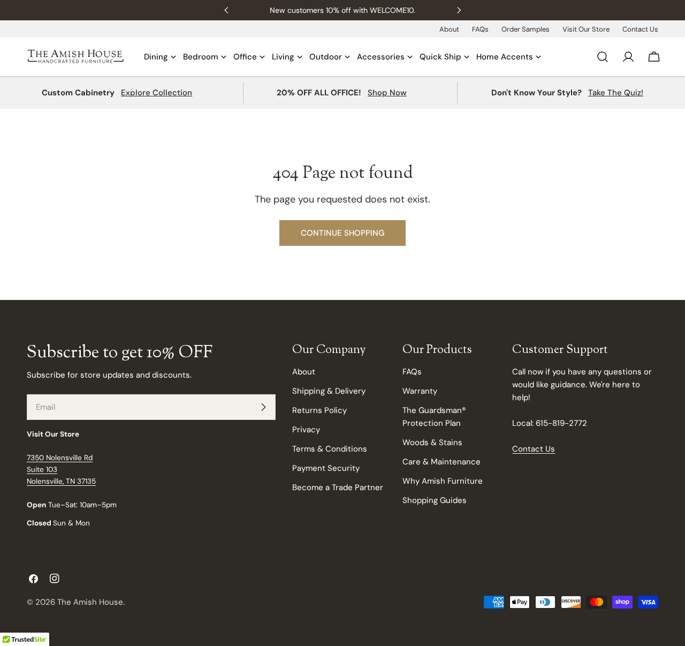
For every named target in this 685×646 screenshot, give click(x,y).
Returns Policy (319, 410)
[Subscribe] (263, 407)
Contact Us (640, 29)
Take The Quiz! (615, 92)
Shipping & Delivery (329, 391)
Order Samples (525, 29)
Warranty (419, 391)
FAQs (480, 29)
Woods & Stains (432, 442)
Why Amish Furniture (442, 481)
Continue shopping (342, 233)
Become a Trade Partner (337, 487)
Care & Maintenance (441, 461)
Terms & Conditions (329, 449)
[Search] (602, 56)
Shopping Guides (434, 500)
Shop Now (387, 92)
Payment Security (326, 468)
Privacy (306, 429)
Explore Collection (156, 92)
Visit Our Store (586, 29)
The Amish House (90, 602)
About (449, 29)
